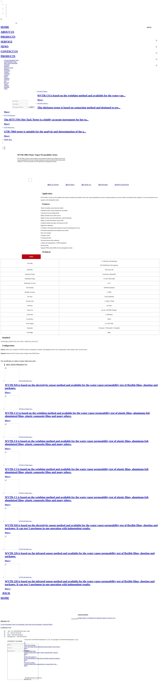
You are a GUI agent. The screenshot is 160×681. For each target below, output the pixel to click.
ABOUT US (85, 618)
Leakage (6, 75)
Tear (5, 81)
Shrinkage (6, 79)
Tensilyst (6, 72)
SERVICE (100, 618)
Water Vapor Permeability (11, 63)
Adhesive (6, 85)
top (157, 66)
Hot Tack (6, 82)
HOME (80, 618)
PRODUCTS (93, 618)
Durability (6, 87)
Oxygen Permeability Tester (11, 60)
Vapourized (7, 70)
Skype (157, 54)
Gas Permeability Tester (10, 61)
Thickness (6, 78)
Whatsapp (157, 60)
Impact (6, 76)
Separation (7, 64)
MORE (50, 624)
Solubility (6, 69)
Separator (6, 66)
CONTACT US (111, 618)
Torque (6, 84)
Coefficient (7, 73)
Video (30, 257)
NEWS (104, 618)
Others (6, 88)
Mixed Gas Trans (8, 67)
